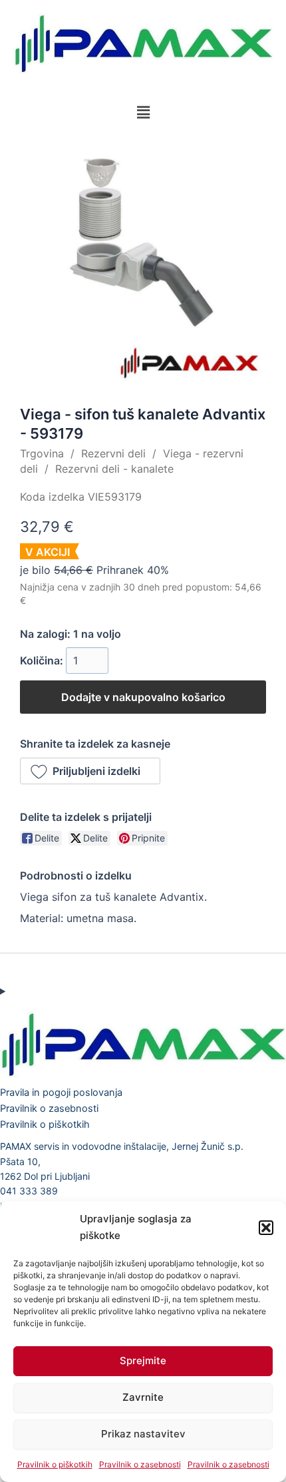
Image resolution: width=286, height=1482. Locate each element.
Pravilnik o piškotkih (54, 1464)
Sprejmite (143, 1360)
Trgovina (42, 453)
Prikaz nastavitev (143, 1433)
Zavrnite (143, 1397)
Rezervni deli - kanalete (114, 468)
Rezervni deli (113, 453)
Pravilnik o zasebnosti (140, 1464)
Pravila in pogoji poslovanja (61, 1093)
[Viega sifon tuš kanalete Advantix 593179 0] (143, 261)
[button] (266, 1227)
